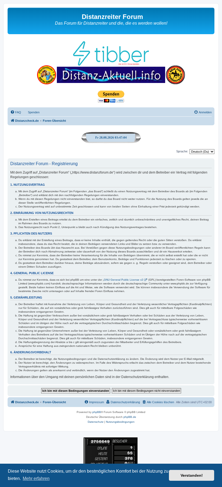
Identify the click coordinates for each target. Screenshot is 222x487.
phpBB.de (129, 416)
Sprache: (182, 151)
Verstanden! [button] (192, 475)
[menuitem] (15, 112)
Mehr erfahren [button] (36, 478)
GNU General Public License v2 (123, 279)
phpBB (96, 412)
